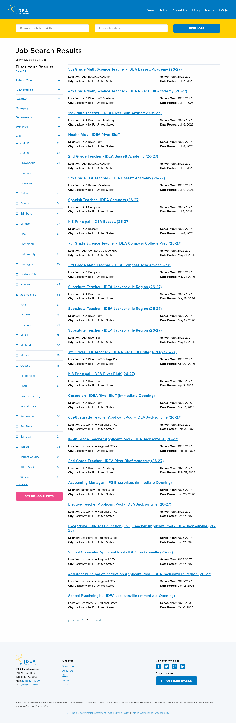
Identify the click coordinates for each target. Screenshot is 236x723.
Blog (196, 10)
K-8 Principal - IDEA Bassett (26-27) (99, 221)
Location (22, 99)
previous (73, 620)
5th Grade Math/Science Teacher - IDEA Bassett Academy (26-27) (125, 69)
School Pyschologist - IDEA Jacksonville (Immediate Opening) (121, 596)
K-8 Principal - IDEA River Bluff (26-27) (101, 374)
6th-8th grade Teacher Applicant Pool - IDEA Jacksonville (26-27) (124, 417)
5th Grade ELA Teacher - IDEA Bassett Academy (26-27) (116, 178)
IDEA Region (24, 90)
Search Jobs (157, 10)
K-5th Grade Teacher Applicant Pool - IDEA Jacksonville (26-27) (123, 439)
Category (22, 108)
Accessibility (162, 713)
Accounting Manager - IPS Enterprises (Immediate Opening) (120, 482)
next (98, 620)
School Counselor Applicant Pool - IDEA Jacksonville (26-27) (120, 552)
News (209, 10)
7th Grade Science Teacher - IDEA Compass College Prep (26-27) (125, 243)
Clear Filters (22, 484)
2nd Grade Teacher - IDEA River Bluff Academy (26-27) (116, 461)
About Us (179, 10)
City (18, 136)
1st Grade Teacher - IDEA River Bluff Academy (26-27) (115, 113)
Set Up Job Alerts (39, 496)
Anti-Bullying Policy (118, 713)
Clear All (21, 71)
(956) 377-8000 (31, 680)
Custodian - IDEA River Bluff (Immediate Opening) (111, 395)
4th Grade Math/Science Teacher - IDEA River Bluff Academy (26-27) (127, 91)
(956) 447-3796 (29, 684)
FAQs (223, 10)
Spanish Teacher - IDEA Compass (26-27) (104, 200)
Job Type (22, 126)
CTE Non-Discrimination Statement (86, 713)
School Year (24, 80)
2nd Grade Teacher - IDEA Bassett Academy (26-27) (113, 156)
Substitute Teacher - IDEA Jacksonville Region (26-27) (115, 287)
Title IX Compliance (142, 713)
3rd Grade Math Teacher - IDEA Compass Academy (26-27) (119, 265)
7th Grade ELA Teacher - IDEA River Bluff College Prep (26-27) (122, 352)
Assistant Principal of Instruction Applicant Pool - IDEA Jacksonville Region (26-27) (139, 574)
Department (24, 117)
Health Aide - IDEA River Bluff (94, 135)
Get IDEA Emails (178, 681)
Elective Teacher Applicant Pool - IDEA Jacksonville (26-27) (119, 504)
